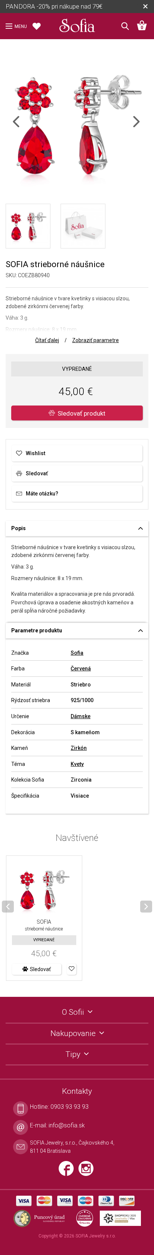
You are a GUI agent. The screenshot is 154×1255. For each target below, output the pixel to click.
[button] (71, 969)
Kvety (77, 764)
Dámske (80, 716)
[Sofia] (77, 24)
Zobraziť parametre (95, 340)
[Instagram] (87, 1171)
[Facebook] (68, 1171)
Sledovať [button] (40, 969)
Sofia (77, 653)
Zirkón (79, 748)
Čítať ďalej (47, 340)
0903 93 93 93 (69, 1106)
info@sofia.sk (67, 1125)
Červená (81, 669)
